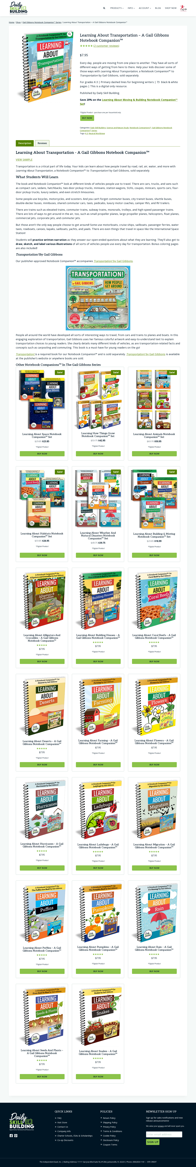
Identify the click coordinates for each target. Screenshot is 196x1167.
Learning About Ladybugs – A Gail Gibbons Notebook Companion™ (98, 846)
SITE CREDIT (152, 1162)
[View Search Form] (104, 8)
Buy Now (87, 118)
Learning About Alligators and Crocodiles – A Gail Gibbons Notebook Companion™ (42, 638)
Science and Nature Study (118, 127)
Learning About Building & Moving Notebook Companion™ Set (154, 535)
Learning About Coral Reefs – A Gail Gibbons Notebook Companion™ (154, 637)
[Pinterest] (16, 1135)
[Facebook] (11, 1135)
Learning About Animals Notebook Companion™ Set (154, 436)
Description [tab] (24, 143)
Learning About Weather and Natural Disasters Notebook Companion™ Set (98, 535)
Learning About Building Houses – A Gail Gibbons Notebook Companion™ (98, 637)
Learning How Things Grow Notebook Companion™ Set (98, 435)
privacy (161, 1126)
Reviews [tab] (42, 143)
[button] (69, 34)
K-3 (86, 133)
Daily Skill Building (98, 127)
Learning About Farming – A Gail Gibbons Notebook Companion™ (98, 742)
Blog (158, 8)
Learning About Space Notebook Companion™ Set (42, 436)
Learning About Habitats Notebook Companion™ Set (42, 535)
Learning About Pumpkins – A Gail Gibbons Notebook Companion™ (98, 948)
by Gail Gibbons (113, 261)
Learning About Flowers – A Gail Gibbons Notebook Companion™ (154, 742)
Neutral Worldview (97, 133)
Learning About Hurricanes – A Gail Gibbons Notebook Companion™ (42, 845)
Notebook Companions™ (140, 127)
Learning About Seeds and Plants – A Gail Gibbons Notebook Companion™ (42, 1053)
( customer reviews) (106, 45)
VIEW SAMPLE (24, 159)
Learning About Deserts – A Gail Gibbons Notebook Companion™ (42, 743)
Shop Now (170, 8)
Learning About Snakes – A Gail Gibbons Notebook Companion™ (98, 1053)
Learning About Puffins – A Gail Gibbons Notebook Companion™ (42, 949)
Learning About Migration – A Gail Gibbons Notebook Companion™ (154, 846)
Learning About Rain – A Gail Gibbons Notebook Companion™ (154, 948)
